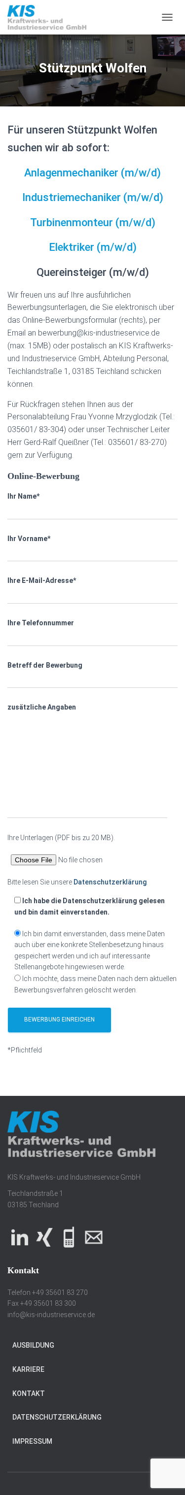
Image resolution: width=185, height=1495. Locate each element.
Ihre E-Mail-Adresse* (41, 580)
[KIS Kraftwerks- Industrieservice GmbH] (50, 17)
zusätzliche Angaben (41, 707)
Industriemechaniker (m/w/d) (92, 197)
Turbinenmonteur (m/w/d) (92, 222)
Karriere (28, 1369)
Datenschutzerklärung (110, 882)
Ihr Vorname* (28, 539)
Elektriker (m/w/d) (93, 247)
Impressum (32, 1441)
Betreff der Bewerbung (44, 665)
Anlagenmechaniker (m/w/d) (92, 173)
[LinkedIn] (19, 1237)
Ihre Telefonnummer (40, 623)
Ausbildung (33, 1345)
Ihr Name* (23, 496)
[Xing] (44, 1237)
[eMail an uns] (93, 1237)
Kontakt (28, 1393)
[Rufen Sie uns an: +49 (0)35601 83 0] (69, 1237)
